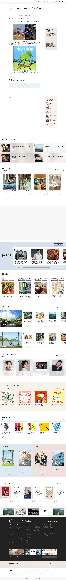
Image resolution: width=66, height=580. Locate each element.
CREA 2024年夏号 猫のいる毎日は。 (27, 544)
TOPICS (10, 541)
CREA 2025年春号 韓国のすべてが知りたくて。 (28, 539)
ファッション (10, 534)
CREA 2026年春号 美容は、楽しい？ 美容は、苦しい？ (29, 530)
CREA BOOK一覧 (58, 483)
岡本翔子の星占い (52, 527)
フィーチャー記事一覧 (58, 169)
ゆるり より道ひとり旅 (44, 537)
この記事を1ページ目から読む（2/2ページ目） (25, 15)
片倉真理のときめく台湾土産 (20, 528)
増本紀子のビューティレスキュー (20, 542)
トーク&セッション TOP (58, 355)
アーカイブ (10, 537)
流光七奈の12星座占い (52, 528)
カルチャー (11, 99)
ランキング (10, 536)
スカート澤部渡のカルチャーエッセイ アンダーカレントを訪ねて (45, 535)
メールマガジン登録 (50, 563)
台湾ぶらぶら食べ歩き (19, 527)
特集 (44, 1)
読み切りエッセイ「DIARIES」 (45, 528)
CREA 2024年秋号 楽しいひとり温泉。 (28, 542)
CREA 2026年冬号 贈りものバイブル (27, 532)
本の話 (39, 578)
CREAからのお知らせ (11, 542)
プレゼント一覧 (50, 565)
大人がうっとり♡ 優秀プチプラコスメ (20, 540)
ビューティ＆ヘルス (11, 533)
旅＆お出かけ (10, 528)
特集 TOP (58, 307)
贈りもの (10, 527)
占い (59, 1)
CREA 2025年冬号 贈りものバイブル (27, 540)
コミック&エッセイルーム (55, 1)
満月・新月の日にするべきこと (53, 533)
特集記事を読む (8, 472)
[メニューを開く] (62, 1)
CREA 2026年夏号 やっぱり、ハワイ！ (28, 528)
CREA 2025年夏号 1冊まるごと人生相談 (28, 537)
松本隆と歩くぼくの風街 (36, 530)
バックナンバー (28, 448)
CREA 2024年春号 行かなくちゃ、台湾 (28, 546)
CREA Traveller (27, 578)
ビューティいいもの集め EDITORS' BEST (19, 538)
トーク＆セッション (48, 1)
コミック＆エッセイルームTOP (58, 388)
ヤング (11, 10)
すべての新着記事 (11, 526)
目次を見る (57, 469)
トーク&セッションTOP (36, 526)
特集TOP (26, 526)
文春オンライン (35, 578)
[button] (3, 199)
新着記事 (39, 1)
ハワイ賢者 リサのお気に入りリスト (20, 530)
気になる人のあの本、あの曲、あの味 (37, 528)
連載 (41, 1)
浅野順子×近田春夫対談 (36, 529)
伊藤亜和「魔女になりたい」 (45, 527)
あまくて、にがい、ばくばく (45, 533)
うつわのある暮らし (19, 537)
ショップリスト (8, 474)
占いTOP (58, 418)
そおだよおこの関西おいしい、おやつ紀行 (20, 534)
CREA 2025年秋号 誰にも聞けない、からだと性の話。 (29, 535)
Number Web (31, 578)
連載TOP (18, 526)
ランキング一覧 (58, 244)
